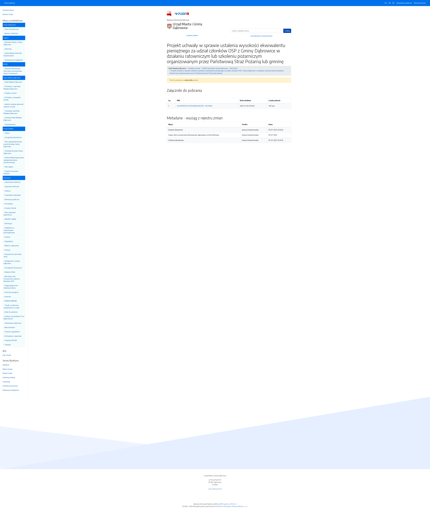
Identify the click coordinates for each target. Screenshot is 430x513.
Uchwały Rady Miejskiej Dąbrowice (13, 119)
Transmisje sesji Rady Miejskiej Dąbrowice (12, 112)
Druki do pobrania (11, 312)
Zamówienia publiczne (404, 3)
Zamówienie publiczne (13, 182)
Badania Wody (10, 272)
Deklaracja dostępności (11, 390)
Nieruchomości (10, 327)
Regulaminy (9, 241)
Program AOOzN (11, 340)
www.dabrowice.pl (215, 489)
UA (386, 3)
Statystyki (6, 382)
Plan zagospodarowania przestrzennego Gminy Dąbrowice (13, 144)
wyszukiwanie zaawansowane (261, 36)
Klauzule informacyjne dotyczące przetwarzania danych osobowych (13, 71)
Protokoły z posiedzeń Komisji (12, 98)
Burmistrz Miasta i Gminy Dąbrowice (13, 43)
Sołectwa (8, 49)
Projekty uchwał (10, 93)
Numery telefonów (11, 33)
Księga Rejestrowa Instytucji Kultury (11, 286)
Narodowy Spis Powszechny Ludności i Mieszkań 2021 (12, 278)
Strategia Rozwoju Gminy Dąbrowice (13, 152)
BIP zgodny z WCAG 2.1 (228, 504)
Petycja (7, 250)
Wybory (8, 191)
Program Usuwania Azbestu (11, 172)
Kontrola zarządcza (11, 292)
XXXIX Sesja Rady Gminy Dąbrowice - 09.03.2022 (220, 68)
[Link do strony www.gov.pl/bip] (170, 14)
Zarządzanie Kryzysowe (13, 268)
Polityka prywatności (10, 386)
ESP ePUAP (7, 355)
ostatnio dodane (192, 35)
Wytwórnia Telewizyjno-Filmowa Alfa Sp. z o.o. (231, 506)
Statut (7, 133)
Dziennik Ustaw (8, 10)
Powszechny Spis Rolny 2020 (13, 255)
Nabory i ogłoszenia (12, 246)
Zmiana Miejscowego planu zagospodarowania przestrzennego (14, 160)
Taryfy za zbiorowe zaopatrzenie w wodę (11, 306)
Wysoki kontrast (420, 3)
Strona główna (9, 3)
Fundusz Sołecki (10, 208)
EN (390, 3)
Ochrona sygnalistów (12, 332)
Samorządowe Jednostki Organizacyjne (13, 54)
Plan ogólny (9, 167)
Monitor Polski (8, 14)
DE (393, 3)
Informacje (8, 223)
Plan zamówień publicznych (10, 213)
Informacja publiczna (12, 199)
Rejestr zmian (7, 373)
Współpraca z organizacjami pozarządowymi (9, 230)
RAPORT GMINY (10, 219)
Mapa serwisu (8, 369)
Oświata (8, 345)
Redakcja (6, 365)
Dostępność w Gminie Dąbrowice (12, 262)
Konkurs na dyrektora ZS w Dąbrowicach (14, 317)
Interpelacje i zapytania (13, 336)
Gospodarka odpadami (13, 195)
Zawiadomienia (10, 124)
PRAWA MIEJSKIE (11, 301)
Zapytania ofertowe (12, 186)
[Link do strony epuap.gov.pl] (181, 14)
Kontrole (8, 297)
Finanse (7, 237)
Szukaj (287, 31)
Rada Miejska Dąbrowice (13, 82)
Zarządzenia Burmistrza (13, 137)
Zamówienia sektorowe (13, 323)
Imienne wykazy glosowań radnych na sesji (14, 105)
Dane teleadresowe (12, 29)
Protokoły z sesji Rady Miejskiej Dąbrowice (12, 87)
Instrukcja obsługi (9, 377)
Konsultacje (9, 204)
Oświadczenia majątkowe (14, 60)
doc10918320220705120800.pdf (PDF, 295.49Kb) (194, 106)
